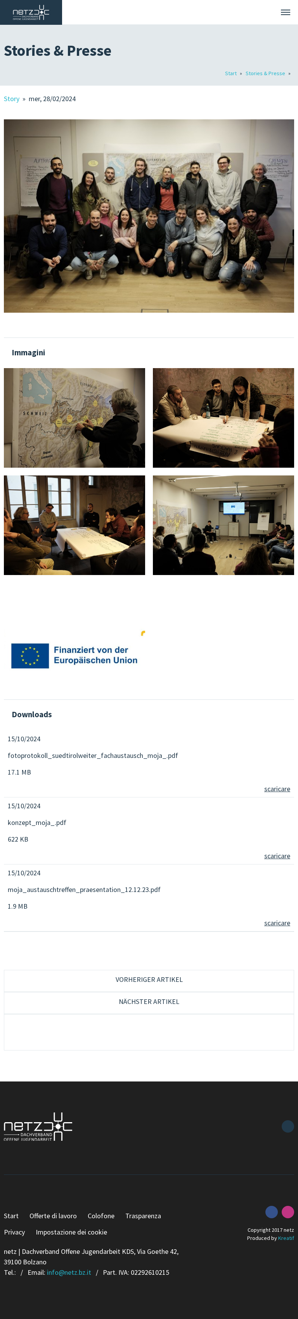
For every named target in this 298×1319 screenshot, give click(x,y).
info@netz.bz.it (69, 1272)
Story (12, 98)
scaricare (277, 788)
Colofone (101, 1215)
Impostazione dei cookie (71, 1232)
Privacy (14, 1232)
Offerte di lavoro (53, 1215)
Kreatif (286, 1238)
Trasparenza (143, 1215)
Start (231, 73)
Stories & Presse (266, 73)
